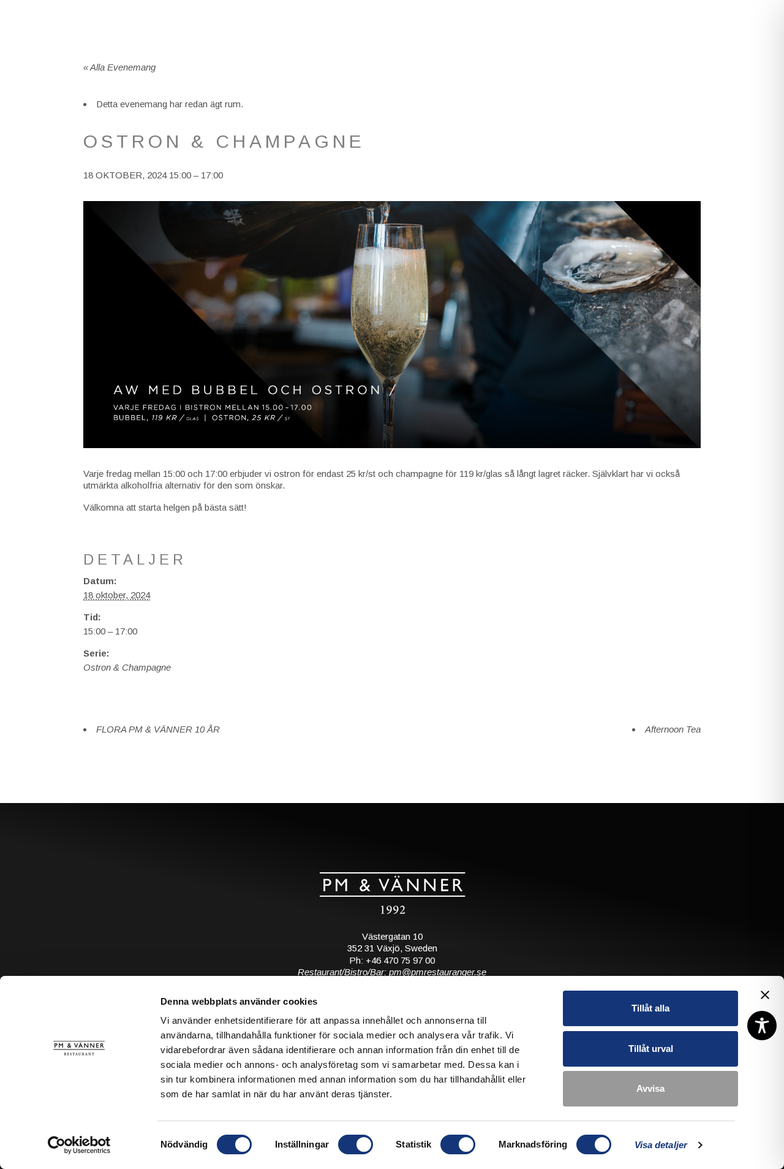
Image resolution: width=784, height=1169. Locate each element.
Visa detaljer (661, 1145)
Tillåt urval (650, 1048)
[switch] (355, 1144)
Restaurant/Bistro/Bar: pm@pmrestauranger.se (392, 974)
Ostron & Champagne (127, 667)
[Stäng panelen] (765, 995)
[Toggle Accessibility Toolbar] (762, 1025)
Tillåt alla (650, 1008)
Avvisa (650, 1088)
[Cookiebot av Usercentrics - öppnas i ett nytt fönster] (79, 1145)
